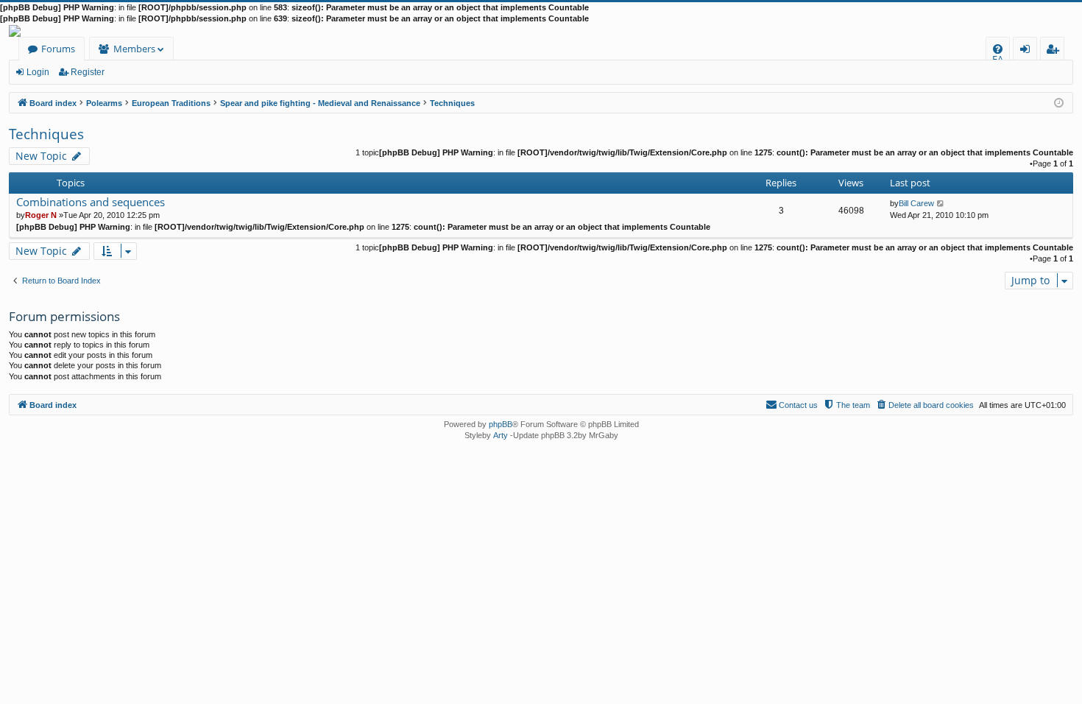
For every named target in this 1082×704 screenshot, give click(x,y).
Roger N (41, 215)
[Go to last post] (941, 203)
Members (134, 48)
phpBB (500, 424)
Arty (500, 435)
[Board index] (541, 31)
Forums (58, 48)
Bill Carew (916, 203)
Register (88, 72)
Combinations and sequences (90, 202)
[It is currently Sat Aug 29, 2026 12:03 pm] (1059, 102)
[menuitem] (997, 49)
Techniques (46, 134)
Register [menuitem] (1055, 51)
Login (37, 72)
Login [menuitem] (1027, 51)
